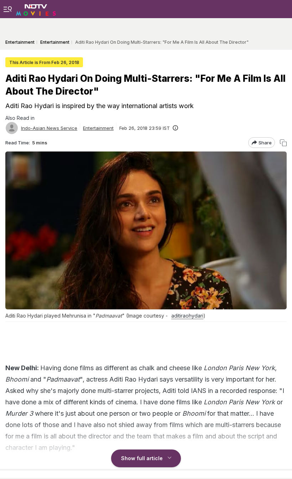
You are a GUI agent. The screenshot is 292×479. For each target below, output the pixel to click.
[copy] (283, 142)
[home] (36, 9)
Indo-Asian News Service (49, 128)
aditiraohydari (187, 316)
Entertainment (98, 128)
